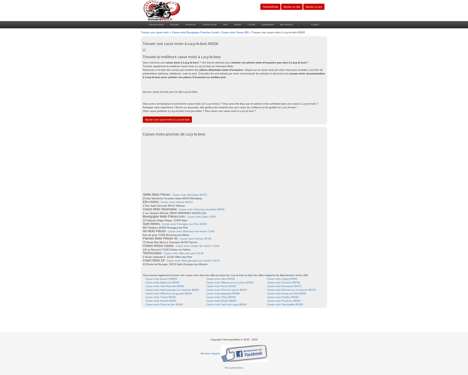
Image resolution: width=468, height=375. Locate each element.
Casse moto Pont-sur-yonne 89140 (226, 289)
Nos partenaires (234, 367)
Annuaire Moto (156, 24)
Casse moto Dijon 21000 (201, 216)
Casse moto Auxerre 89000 (161, 278)
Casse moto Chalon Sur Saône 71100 (197, 245)
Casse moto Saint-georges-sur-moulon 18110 (193, 260)
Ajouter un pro (314, 6)
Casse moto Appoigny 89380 (223, 293)
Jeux (225, 24)
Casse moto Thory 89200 (221, 297)
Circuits (251, 24)
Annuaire (174, 24)
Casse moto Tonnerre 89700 (283, 282)
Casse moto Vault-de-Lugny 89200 (226, 304)
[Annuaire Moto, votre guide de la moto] (162, 10)
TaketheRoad (270, 6)
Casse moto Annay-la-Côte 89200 (286, 293)
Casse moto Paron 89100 (221, 286)
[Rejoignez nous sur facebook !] (244, 353)
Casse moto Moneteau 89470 (190, 194)
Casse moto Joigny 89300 (282, 278)
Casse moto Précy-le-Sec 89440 (164, 304)
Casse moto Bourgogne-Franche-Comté (195, 32)
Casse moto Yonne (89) (235, 32)
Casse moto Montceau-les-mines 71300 (191, 231)
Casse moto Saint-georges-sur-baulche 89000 (172, 289)
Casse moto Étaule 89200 (221, 300)
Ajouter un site (292, 6)
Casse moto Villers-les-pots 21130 (183, 253)
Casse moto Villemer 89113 (177, 202)
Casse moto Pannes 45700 (195, 238)
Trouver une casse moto (155, 32)
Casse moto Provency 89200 (284, 300)
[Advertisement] (234, 163)
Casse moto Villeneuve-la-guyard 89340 (169, 293)
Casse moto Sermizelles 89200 (285, 304)
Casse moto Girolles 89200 (283, 297)
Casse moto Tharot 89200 (161, 297)
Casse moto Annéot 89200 (161, 300)
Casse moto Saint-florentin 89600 (165, 286)
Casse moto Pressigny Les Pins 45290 (184, 224)
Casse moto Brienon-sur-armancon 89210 (291, 289)
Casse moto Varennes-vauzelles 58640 (201, 209)
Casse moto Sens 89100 (220, 278)
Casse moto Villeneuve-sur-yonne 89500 (230, 282)
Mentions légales (210, 353)
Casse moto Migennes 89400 (163, 282)
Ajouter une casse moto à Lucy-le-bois (167, 119)
